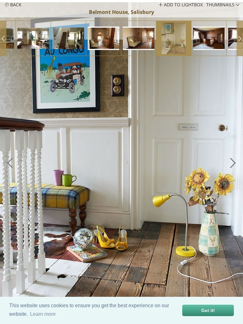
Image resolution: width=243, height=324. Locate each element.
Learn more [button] (43, 314)
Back (15, 5)
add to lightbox (183, 5)
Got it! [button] (208, 310)
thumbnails (221, 5)
